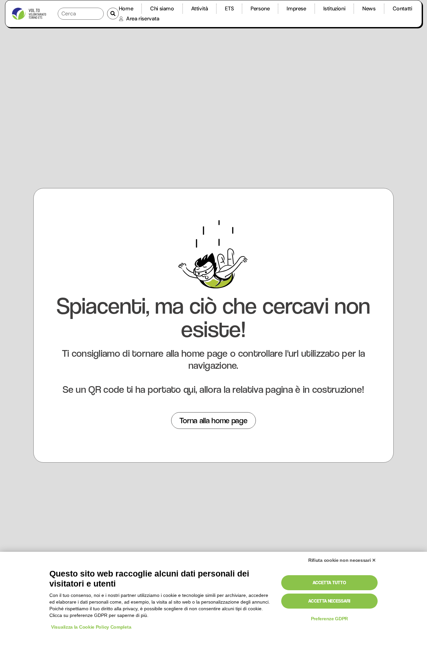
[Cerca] (80, 14)
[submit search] (113, 13)
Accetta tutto (329, 582)
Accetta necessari (329, 601)
